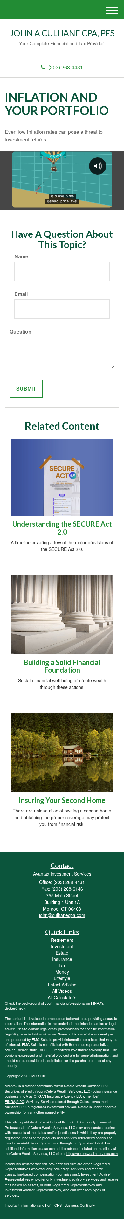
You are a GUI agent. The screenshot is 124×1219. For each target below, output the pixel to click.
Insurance (62, 959)
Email (21, 294)
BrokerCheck (15, 1008)
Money (62, 972)
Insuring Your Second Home (62, 800)
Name (21, 256)
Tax (62, 965)
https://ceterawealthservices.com (92, 1153)
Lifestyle (62, 978)
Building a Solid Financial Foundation (62, 666)
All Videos (62, 991)
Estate (62, 952)
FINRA (10, 1101)
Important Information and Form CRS (33, 1205)
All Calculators (62, 997)
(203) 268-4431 (65, 67)
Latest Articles (62, 984)
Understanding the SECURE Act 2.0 (62, 528)
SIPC (20, 1101)
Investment (62, 946)
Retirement (62, 940)
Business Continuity (80, 1205)
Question (20, 331)
